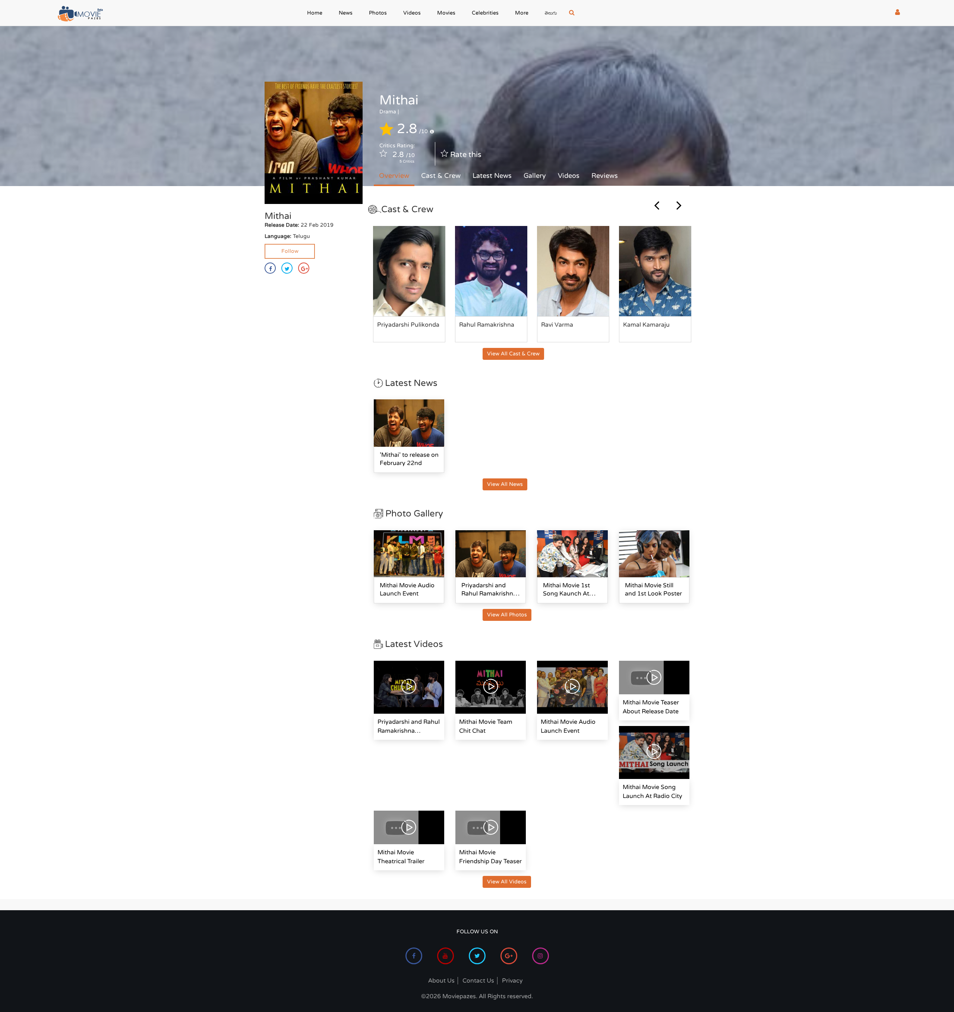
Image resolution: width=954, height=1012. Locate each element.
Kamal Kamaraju (646, 325)
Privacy (512, 980)
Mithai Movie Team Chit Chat (485, 726)
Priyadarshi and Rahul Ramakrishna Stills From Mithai (489, 594)
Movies (446, 13)
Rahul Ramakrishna (486, 325)
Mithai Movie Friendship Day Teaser (490, 857)
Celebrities (485, 13)
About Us (441, 980)
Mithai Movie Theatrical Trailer (401, 857)
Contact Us (478, 980)
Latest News (492, 176)
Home (314, 13)
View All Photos (507, 615)
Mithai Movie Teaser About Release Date (651, 707)
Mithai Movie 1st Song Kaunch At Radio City (566, 594)
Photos (378, 13)
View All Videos (507, 882)
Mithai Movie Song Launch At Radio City (652, 791)
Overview (394, 176)
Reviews (604, 176)
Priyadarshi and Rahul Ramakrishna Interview (409, 727)
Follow (289, 251)
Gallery (535, 176)
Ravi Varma (557, 325)
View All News (505, 484)
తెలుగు (551, 14)
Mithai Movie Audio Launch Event (568, 726)
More (521, 13)
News (346, 13)
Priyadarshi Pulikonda (408, 325)
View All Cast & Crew (513, 354)
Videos (412, 13)
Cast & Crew (441, 176)
